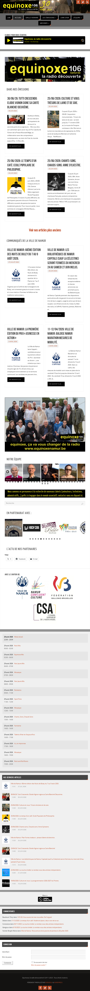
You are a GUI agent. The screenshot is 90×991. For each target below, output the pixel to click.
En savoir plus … (16, 146)
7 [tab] (23, 482)
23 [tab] (66, 482)
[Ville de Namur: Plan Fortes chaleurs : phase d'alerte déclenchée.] (6, 843)
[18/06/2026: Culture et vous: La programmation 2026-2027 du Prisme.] (6, 886)
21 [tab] (61, 482)
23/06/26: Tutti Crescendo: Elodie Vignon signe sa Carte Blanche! (33, 848)
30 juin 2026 (13, 111)
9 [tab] (29, 482)
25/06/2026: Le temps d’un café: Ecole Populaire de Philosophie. (21, 165)
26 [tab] (74, 482)
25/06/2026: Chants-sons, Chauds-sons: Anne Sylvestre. (30, 827)
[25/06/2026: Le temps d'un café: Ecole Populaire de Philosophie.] (6, 821)
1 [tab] (7, 482)
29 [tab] (82, 482)
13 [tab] (39, 482)
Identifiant (5, 952)
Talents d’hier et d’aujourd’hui (24, 734)
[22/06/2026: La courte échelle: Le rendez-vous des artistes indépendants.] (6, 876)
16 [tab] (47, 482)
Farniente (17, 726)
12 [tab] (37, 482)
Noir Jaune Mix (19, 663)
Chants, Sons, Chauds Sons (23, 717)
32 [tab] (47, 483)
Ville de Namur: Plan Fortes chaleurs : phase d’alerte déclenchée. (33, 837)
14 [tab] (42, 482)
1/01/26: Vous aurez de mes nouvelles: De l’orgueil (34, 917)
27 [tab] (77, 482)
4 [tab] (15, 482)
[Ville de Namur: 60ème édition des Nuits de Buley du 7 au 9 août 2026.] (6, 789)
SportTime (18, 699)
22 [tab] (64, 482)
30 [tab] (42, 483)
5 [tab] (18, 482)
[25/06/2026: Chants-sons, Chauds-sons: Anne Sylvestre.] (6, 832)
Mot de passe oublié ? (38, 965)
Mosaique (17, 672)
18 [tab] (53, 482)
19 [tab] (55, 482)
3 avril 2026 (13, 341)
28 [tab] (80, 482)
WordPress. (58, 982)
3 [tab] (12, 482)
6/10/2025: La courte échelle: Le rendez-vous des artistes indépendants (37, 927)
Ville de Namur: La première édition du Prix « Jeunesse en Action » (23, 333)
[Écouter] (9, 40)
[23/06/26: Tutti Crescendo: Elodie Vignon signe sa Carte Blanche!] (6, 854)
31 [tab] (45, 483)
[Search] (82, 504)
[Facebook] (78, 2)
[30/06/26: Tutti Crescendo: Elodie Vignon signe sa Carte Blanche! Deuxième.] (6, 800)
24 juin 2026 (53, 169)
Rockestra (17, 690)
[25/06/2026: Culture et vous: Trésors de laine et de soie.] (6, 811)
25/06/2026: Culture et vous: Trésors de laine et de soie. (30, 805)
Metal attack (18, 637)
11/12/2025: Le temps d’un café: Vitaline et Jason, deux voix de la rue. (35, 921)
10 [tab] (31, 482)
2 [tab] (10, 482)
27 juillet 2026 (14, 262)
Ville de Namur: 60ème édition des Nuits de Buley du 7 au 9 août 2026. (24, 254)
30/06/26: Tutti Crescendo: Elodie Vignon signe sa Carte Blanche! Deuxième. (23, 103)
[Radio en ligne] (82, 41)
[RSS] (87, 2)
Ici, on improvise (20, 743)
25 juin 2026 (53, 106)
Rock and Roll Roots (21, 761)
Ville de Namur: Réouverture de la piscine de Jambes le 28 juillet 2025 (44, 931)
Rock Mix (17, 646)
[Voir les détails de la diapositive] (13, 528)
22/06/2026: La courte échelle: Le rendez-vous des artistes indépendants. (36, 870)
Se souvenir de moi (40, 962)
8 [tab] (26, 482)
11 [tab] (34, 482)
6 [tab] (20, 482)
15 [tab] (45, 482)
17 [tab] (50, 482)
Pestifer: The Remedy (31, 42)
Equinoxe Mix (19, 654)
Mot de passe (6, 957)
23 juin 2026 (53, 271)
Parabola (48, 982)
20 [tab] (58, 482)
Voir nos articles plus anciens (45, 230)
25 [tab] (72, 482)
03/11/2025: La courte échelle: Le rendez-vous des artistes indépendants (39, 924)
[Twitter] (83, 2)
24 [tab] (69, 482)
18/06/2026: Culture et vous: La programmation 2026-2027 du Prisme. (35, 881)
